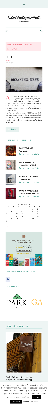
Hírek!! (10, 57)
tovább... (12, 129)
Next (39, 302)
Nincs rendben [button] (16, 402)
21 (27, 216)
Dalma (8, 61)
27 (22, 218)
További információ (31, 401)
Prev (9, 302)
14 (27, 214)
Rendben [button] (36, 397)
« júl (7, 226)
